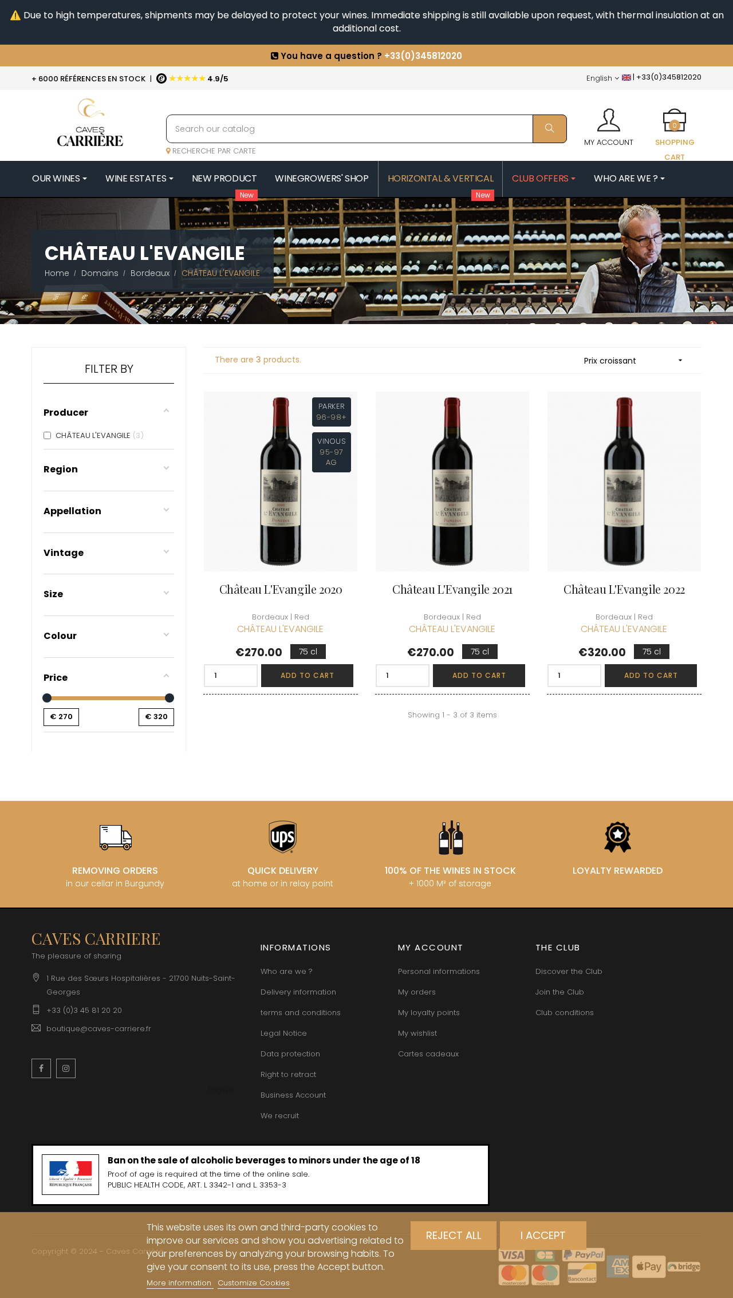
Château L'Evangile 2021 (452, 589)
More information (180, 1282)
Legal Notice (284, 1033)
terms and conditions (301, 1012)
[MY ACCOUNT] (608, 116)
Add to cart (307, 675)
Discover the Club (568, 971)
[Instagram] (66, 1068)
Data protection (290, 1053)
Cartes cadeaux (428, 1053)
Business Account (293, 1095)
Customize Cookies (254, 1282)
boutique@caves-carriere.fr (98, 1028)
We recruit (280, 1115)
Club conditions (564, 1012)
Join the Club (559, 992)
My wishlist (417, 1033)
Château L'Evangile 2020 (280, 589)
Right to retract (288, 1074)
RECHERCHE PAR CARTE (213, 150)
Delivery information (298, 992)
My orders (417, 992)
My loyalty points (429, 1012)
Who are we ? (287, 971)
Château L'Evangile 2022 (624, 589)
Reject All (454, 1235)
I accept (543, 1235)
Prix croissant (634, 360)
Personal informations (439, 971)
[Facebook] (41, 1068)
